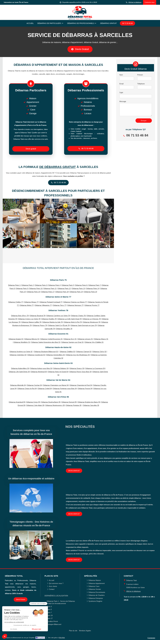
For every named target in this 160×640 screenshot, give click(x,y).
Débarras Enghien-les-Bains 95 (89, 402)
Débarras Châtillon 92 (67, 351)
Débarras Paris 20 (90, 292)
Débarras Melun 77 (27, 305)
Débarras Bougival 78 (37, 316)
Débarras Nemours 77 (75, 305)
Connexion (151, 638)
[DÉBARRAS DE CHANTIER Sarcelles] (58, 235)
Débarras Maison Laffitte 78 (31, 322)
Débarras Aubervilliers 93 (20, 368)
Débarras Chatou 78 (78, 316)
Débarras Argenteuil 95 (17, 402)
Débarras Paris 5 (68, 285)
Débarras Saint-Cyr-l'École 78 (58, 325)
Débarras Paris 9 (22, 288)
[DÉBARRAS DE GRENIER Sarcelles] (21, 235)
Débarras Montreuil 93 (39, 372)
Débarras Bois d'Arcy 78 (20, 316)
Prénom (140, 75)
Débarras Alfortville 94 (18, 385)
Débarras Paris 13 (78, 288)
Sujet (121, 92)
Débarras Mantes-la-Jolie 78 (52, 322)
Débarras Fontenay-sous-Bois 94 (65, 388)
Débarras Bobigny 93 (60, 368)
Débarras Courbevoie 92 (36, 355)
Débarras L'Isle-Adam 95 (35, 405)
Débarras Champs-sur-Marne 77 (75, 302)
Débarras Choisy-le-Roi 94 (27, 388)
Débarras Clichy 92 (99, 351)
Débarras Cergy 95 (33, 402)
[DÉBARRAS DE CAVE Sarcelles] (95, 211)
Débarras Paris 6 (81, 285)
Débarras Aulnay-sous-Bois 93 (41, 368)
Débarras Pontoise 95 (73, 405)
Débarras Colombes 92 (18, 355)
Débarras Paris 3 (41, 285)
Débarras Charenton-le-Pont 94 (81, 385)
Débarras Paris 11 (50, 288)
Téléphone (141, 84)
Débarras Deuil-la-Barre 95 (50, 402)
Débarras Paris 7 (94, 285)
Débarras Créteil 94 (45, 388)
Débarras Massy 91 (101, 339)
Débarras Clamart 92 (83, 351)
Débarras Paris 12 (64, 288)
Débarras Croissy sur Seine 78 (29, 319)
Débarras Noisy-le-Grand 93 (58, 372)
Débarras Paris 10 (36, 288)
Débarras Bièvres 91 (31, 339)
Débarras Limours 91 (85, 339)
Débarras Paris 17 (47, 292)
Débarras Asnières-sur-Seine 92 (21, 351)
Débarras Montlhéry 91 (22, 342)
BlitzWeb (62, 637)
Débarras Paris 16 (33, 292)
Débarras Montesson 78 (91, 322)
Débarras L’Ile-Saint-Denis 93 (19, 372)
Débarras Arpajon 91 (16, 339)
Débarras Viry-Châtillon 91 (94, 342)
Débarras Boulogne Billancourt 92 (46, 351)
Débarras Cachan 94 (34, 385)
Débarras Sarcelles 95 (91, 405)
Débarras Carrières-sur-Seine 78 (58, 316)
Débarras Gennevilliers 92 (55, 355)
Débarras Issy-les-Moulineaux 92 (78, 355)
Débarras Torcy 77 (59, 305)
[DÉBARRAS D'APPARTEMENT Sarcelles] (21, 211)
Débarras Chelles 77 (15, 302)
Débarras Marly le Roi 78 (73, 322)
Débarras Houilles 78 (48, 319)
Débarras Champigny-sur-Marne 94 (55, 385)
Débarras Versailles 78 (64, 329)
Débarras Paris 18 (62, 292)
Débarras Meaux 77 (31, 302)
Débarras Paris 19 (76, 292)
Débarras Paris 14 (92, 288)
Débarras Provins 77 (92, 305)
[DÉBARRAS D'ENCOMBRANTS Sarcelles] (95, 235)
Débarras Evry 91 (70, 339)
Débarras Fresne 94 (85, 388)
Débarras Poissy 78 (40, 325)
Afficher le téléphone (134, 2)
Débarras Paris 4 (54, 285)
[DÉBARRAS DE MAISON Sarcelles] (58, 211)
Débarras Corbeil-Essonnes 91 (51, 339)
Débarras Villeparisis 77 (43, 305)
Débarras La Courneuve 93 (95, 368)
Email (121, 84)
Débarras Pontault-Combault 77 (51, 302)
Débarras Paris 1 (14, 285)
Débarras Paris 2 (28, 285)
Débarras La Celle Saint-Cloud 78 (69, 319)
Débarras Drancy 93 (77, 368)
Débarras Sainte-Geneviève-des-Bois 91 (45, 342)
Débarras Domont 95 (69, 402)
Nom (121, 75)
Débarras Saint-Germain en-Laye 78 (84, 325)
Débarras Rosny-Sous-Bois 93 (80, 372)
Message (122, 101)
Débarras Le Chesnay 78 (92, 319)
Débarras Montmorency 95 (55, 405)
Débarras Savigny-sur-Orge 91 (72, 342)
